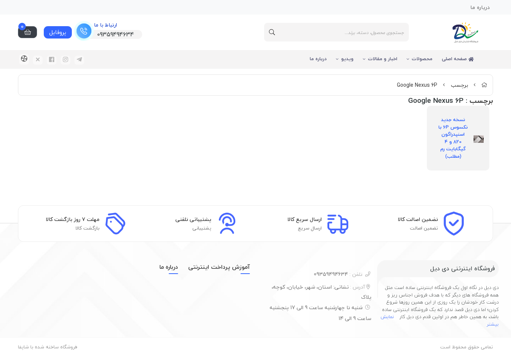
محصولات (422, 59)
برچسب (459, 85)
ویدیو (347, 59)
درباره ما (318, 59)
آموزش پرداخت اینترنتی (219, 267)
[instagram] (65, 60)
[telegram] (79, 60)
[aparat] (24, 59)
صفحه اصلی (455, 59)
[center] (272, 32)
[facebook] (51, 60)
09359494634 (338, 274)
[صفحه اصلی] (484, 85)
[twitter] (38, 60)
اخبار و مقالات (382, 59)
